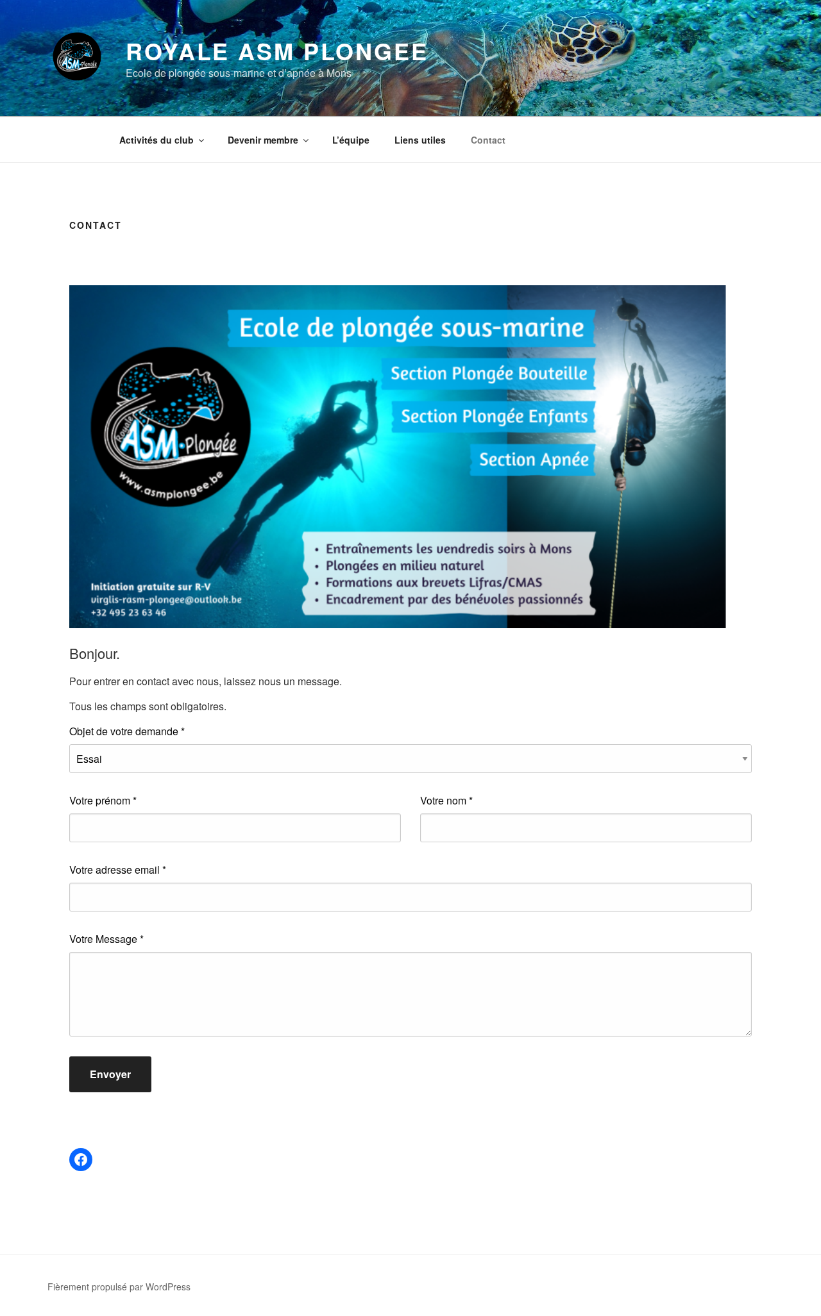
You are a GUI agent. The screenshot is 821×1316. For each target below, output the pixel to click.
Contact (488, 139)
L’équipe (350, 139)
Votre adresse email (117, 869)
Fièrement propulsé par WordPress (118, 1286)
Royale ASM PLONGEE (277, 50)
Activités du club (156, 139)
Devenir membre (263, 139)
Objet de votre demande (127, 731)
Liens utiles (420, 139)
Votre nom (446, 800)
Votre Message (106, 938)
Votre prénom (103, 800)
